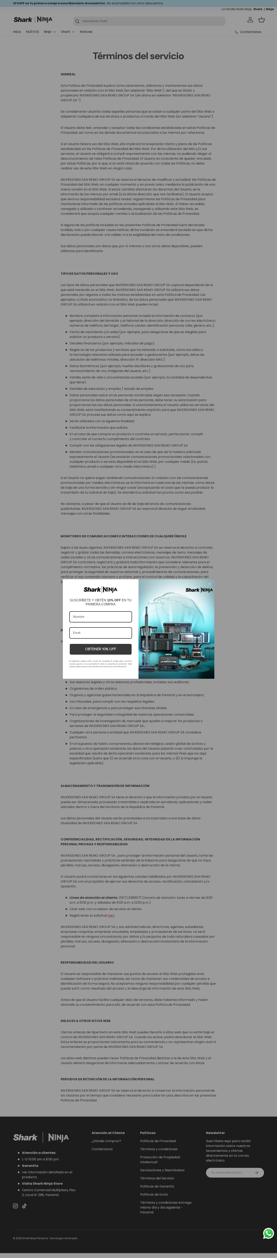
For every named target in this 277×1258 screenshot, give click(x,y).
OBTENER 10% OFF (100, 649)
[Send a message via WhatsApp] (268, 1233)
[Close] (209, 584)
